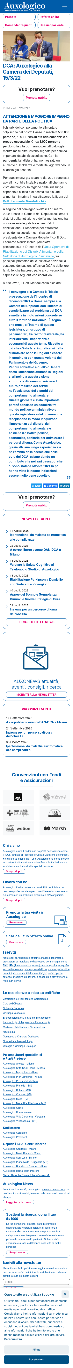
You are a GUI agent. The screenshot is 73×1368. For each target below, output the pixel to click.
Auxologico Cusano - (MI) (17, 1094)
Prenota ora (16, 922)
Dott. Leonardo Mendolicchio (24, 201)
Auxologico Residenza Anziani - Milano (25, 1166)
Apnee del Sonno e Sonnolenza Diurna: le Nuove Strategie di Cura (35, 596)
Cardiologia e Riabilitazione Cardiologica (25, 999)
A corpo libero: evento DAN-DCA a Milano (36, 722)
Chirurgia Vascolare (14, 1013)
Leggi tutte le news (18, 1202)
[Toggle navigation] (64, 6)
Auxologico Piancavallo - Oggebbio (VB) (25, 1162)
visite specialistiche (36, 969)
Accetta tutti (36, 1359)
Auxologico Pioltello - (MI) (17, 1085)
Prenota (10, 16)
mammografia (49, 965)
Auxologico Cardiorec (15, 1132)
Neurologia (9, 1032)
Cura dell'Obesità (12, 1003)
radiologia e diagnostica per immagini (39, 961)
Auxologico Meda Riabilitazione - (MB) (24, 1103)
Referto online (50, 16)
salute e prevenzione (53, 1189)
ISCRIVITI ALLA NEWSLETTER (36, 694)
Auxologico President (15, 1137)
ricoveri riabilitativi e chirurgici (30, 973)
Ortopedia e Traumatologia (18, 1041)
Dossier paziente (52, 25)
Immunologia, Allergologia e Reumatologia (26, 1022)
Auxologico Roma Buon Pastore (21, 1170)
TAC (5, 965)
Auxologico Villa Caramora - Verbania (24, 1116)
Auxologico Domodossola (17, 1112)
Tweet (37, 485)
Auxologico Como (13, 1107)
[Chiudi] (65, 1294)
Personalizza (13, 1339)
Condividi (51, 485)
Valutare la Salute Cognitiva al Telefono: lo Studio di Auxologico (34, 566)
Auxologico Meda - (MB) (16, 1099)
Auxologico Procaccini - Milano (20, 1081)
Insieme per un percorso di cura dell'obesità (29, 734)
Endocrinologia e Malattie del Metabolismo (27, 1017)
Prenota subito (36, 97)
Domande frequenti (18, 25)
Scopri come (17, 1252)
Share (65, 485)
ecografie (63, 965)
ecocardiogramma (13, 969)
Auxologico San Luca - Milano (20, 1157)
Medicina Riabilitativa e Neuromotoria (24, 1027)
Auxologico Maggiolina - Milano (20, 1072)
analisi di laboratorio (51, 958)
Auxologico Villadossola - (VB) (20, 1121)
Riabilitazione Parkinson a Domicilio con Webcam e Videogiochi (36, 581)
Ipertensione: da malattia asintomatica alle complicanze (34, 748)
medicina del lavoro (24, 977)
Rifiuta (36, 1349)
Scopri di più (14, 871)
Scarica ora (16, 942)
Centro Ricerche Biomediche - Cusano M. (26, 1175)
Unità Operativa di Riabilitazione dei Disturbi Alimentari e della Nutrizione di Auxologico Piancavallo (36, 251)
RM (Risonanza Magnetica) (24, 965)
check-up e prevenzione (52, 977)
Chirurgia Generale (13, 1008)
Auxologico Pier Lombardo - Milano (22, 1076)
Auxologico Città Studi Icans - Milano (24, 1068)
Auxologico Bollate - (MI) (17, 1090)
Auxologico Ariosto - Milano (18, 1063)
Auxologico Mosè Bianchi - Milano (22, 1153)
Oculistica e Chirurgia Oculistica (21, 1036)
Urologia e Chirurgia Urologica (19, 1046)
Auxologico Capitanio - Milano (19, 1149)
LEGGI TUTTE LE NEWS (37, 622)
